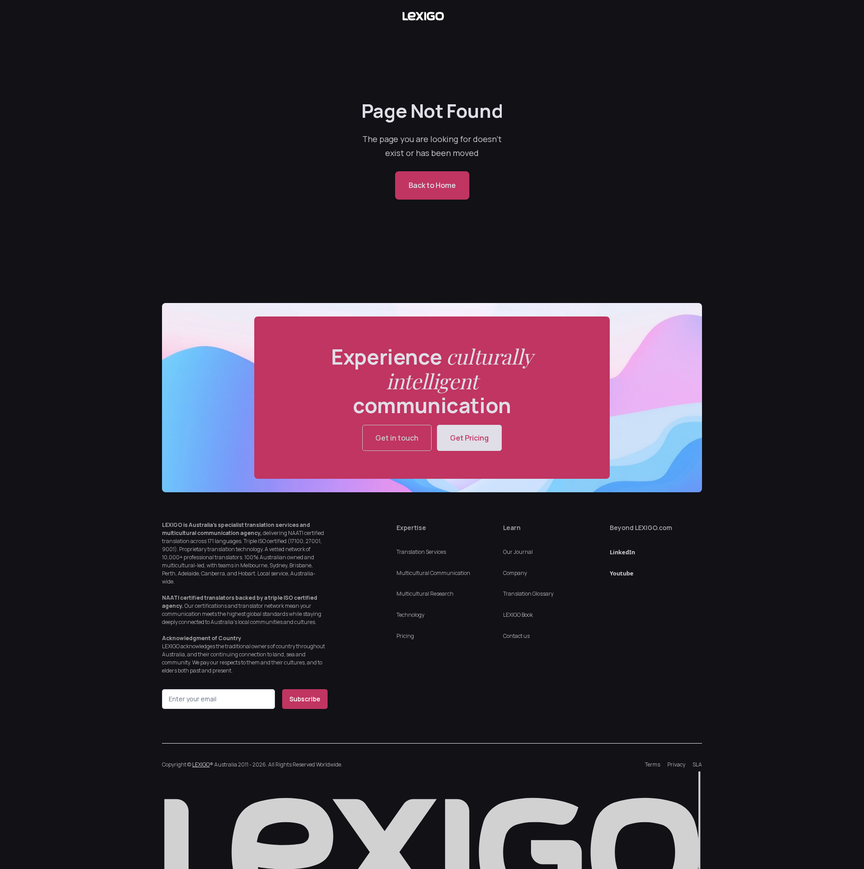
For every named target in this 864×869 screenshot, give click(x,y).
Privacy (676, 764)
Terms (652, 764)
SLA (697, 764)
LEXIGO (201, 764)
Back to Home (432, 185)
